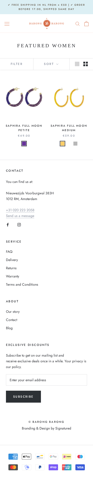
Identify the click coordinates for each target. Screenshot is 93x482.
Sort (49, 64)
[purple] (24, 144)
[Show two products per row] (85, 64)
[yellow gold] (69, 144)
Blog (9, 327)
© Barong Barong (47, 422)
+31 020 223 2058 (20, 210)
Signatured (63, 428)
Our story (13, 311)
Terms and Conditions (22, 284)
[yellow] (62, 144)
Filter (17, 64)
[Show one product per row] (77, 64)
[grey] (75, 144)
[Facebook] (7, 224)
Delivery (12, 259)
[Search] (77, 23)
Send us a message (20, 215)
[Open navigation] (6, 24)
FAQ (9, 251)
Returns (11, 268)
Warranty (12, 276)
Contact (11, 319)
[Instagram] (19, 224)
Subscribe (23, 396)
